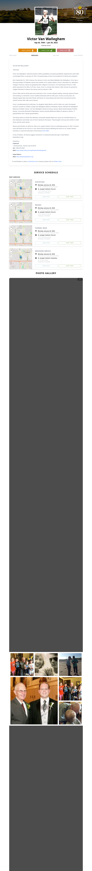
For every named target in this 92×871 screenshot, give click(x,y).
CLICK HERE (45, 131)
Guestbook (78, 55)
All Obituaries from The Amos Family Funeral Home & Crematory (80, 18)
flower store (58, 161)
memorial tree (32, 161)
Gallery (56, 55)
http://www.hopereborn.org (24, 157)
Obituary (13, 55)
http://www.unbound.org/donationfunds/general (31, 150)
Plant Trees (69, 196)
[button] (21, 188)
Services (34, 55)
